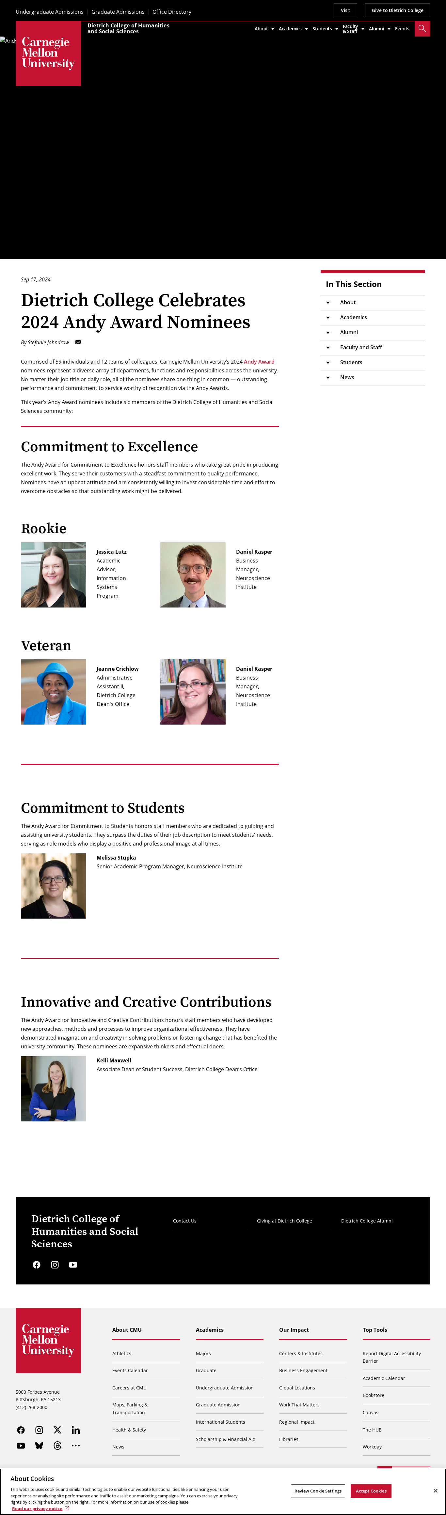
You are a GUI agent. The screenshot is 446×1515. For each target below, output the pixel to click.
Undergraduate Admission (225, 1388)
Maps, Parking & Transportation (130, 1409)
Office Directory (171, 12)
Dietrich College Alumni (367, 1221)
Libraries (288, 1439)
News (347, 377)
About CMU (127, 1329)
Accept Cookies (371, 1491)
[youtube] (73, 1265)
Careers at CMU (129, 1388)
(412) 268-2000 (31, 1407)
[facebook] (36, 1265)
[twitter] (57, 1430)
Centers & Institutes (301, 1353)
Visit (345, 10)
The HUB (372, 1430)
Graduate (206, 1370)
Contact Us (185, 1221)
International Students (220, 1422)
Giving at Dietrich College (284, 1221)
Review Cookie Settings (318, 1491)
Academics (353, 317)
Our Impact (294, 1329)
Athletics (121, 1353)
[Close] (435, 1491)
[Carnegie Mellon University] (48, 53)
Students (351, 362)
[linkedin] (76, 1430)
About (348, 302)
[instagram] (55, 1265)
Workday (372, 1447)
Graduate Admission (218, 1405)
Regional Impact (296, 1422)
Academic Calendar (384, 1378)
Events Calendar (130, 1370)
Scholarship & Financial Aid (226, 1439)
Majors (203, 1353)
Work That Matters (299, 1405)
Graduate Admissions (118, 12)
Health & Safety (129, 1430)
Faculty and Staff (361, 347)
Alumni (349, 332)
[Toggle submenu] (328, 302)
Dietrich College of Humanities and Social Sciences (128, 28)
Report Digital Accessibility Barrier (392, 1357)
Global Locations (297, 1388)
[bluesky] (39, 1445)
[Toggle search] (422, 29)
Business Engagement (303, 1370)
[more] (76, 1445)
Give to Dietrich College (397, 10)
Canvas (370, 1412)
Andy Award (259, 361)
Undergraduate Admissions (50, 12)
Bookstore (373, 1395)
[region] (223, 1491)
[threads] (57, 1445)
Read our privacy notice (37, 1508)
